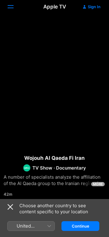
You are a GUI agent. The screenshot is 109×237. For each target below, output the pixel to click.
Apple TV (54, 7)
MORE (98, 184)
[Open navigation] (14, 6)
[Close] (10, 207)
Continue (80, 226)
